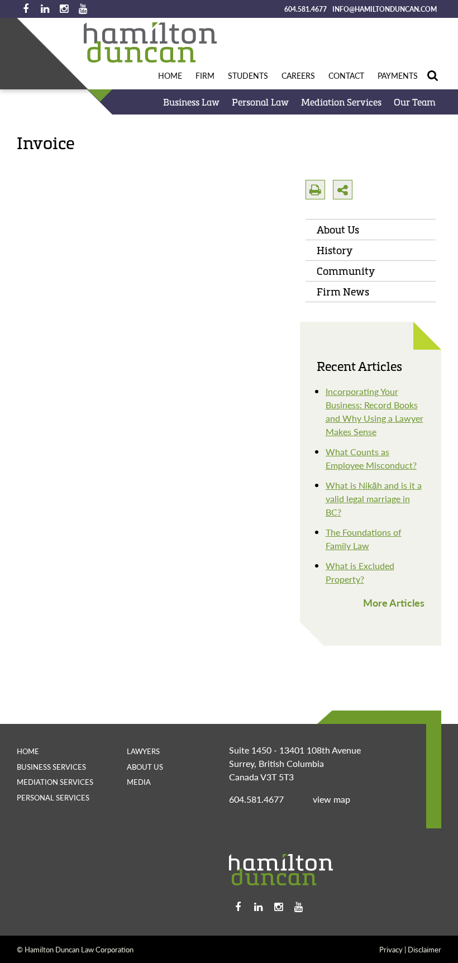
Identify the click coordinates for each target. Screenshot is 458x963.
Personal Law (260, 102)
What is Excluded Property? (360, 572)
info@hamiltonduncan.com (384, 9)
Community (346, 271)
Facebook (26, 9)
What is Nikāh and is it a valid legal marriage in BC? (374, 498)
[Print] (315, 189)
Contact (346, 75)
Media (139, 781)
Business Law (191, 102)
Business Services (51, 766)
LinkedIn (45, 9)
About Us (338, 229)
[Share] (342, 189)
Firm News (343, 291)
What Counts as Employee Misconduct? (371, 458)
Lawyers (143, 751)
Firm (204, 75)
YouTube (83, 9)
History (334, 250)
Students (248, 75)
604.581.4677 (305, 9)
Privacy (391, 949)
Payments (398, 75)
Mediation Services (341, 102)
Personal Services (53, 797)
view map (331, 799)
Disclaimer (424, 949)
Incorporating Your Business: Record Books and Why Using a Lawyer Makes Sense (374, 411)
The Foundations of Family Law (364, 539)
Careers (298, 75)
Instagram (64, 9)
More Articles (393, 602)
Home (170, 75)
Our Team (415, 102)
